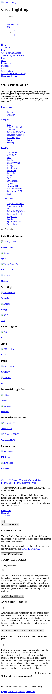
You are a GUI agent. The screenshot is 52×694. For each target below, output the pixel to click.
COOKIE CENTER (10, 525)
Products (5, 50)
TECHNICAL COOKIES (12, 554)
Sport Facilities (14, 221)
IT (14, 30)
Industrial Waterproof (16, 135)
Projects (4, 58)
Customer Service (9, 76)
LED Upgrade (13, 137)
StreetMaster (12, 181)
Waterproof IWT (14, 191)
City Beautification (15, 127)
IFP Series (11, 170)
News (3, 60)
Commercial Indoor (16, 206)
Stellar (10, 178)
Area (9, 124)
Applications (7, 198)
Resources (6, 63)
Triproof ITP (12, 186)
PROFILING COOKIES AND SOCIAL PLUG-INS (22, 631)
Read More (6, 510)
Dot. (9, 157)
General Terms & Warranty (13, 73)
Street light (12, 224)
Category (5, 119)
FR (14, 35)
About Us (5, 47)
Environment (7, 107)
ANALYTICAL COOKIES (12, 596)
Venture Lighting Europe (12, 55)
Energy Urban (13, 163)
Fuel (9, 208)
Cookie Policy (13, 483)
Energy (10, 165)
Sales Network (8, 71)
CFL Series (12, 152)
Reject (4, 691)
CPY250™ (12, 155)
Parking (10, 219)
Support (4, 66)
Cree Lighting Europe (11, 53)
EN (8, 27)
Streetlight (11, 142)
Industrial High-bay (16, 211)
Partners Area (13, 24)
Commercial (12, 129)
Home (4, 45)
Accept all (5, 515)
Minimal (11, 175)
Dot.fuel (10, 160)
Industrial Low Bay (16, 214)
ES (14, 32)
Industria (11, 173)
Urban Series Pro (15, 188)
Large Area (12, 216)
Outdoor (11, 115)
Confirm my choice (16, 691)
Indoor (10, 112)
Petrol (9, 140)
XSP (9, 194)
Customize (6, 513)
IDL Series (12, 168)
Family (4, 147)
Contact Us (6, 68)
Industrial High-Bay (16, 132)
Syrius (10, 183)
